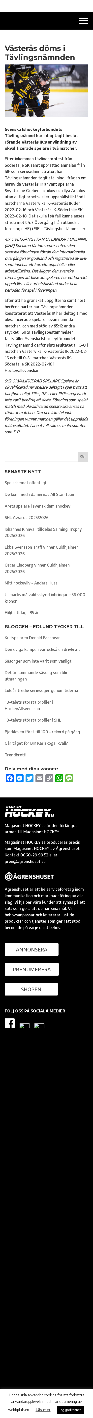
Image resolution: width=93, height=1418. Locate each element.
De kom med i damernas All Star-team (40, 494)
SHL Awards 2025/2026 (27, 517)
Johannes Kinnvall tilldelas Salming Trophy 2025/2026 (43, 532)
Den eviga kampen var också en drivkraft (42, 649)
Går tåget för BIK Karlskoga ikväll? (36, 743)
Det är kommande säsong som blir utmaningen (36, 676)
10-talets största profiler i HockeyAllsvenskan (29, 705)
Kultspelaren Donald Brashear (32, 637)
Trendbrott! (15, 754)
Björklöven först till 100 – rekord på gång (42, 731)
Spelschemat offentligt (26, 482)
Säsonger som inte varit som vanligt (38, 661)
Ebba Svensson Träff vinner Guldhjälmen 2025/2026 (42, 550)
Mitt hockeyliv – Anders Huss (31, 582)
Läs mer (43, 1409)
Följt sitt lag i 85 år (22, 612)
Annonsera (31, 949)
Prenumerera (32, 969)
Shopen (31, 989)
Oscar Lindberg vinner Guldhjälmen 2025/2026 (37, 568)
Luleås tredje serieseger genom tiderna (41, 690)
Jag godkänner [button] (70, 1410)
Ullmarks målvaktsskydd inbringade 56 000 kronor (45, 598)
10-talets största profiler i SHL (33, 720)
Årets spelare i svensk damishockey (37, 506)
